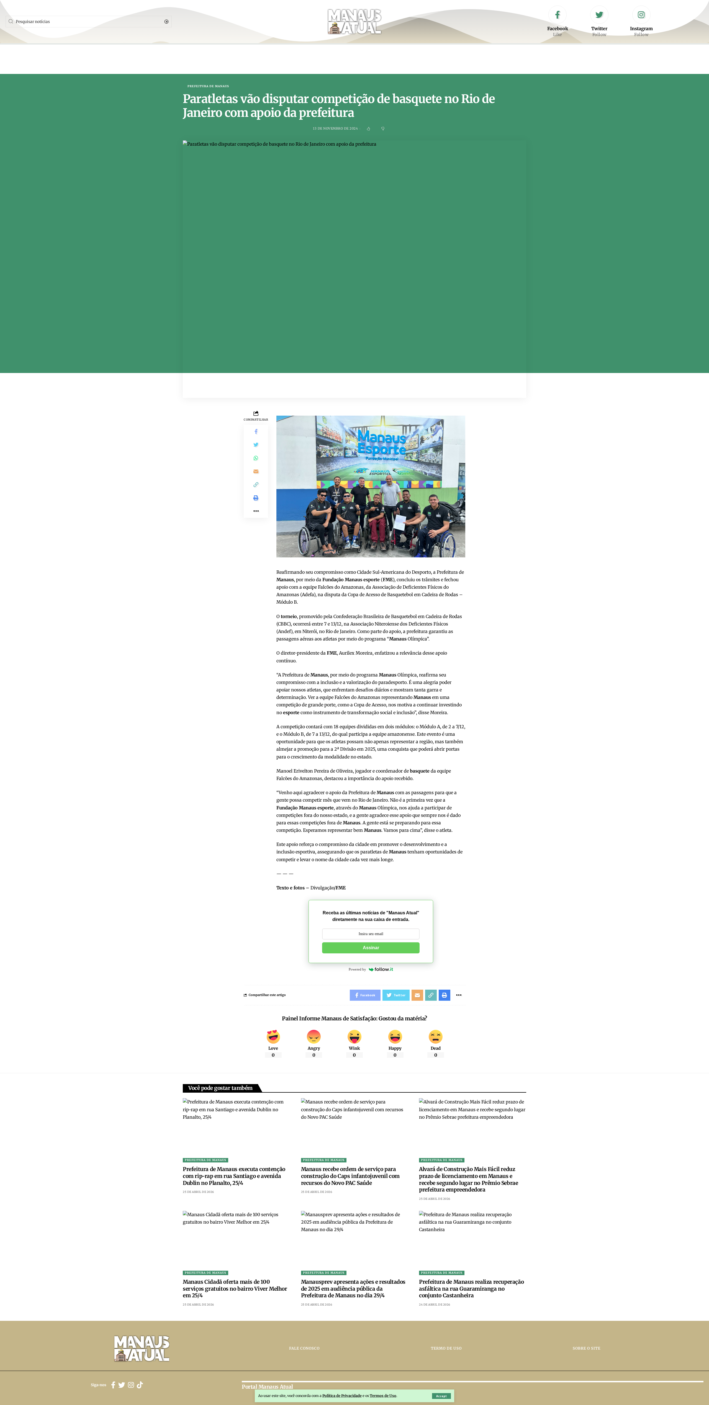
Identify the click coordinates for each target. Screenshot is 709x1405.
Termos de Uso (383, 1395)
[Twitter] (599, 22)
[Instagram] (641, 22)
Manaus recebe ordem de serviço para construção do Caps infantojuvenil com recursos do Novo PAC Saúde (350, 1176)
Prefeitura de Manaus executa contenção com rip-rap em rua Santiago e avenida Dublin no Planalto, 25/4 (234, 1176)
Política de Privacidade (342, 1395)
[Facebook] (557, 22)
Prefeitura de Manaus (208, 86)
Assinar (371, 947)
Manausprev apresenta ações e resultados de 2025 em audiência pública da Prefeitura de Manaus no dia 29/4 (353, 1288)
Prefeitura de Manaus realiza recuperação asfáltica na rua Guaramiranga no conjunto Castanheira (471, 1288)
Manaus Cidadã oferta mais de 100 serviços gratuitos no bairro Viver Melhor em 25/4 (235, 1288)
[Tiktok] (139, 1385)
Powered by (357, 969)
